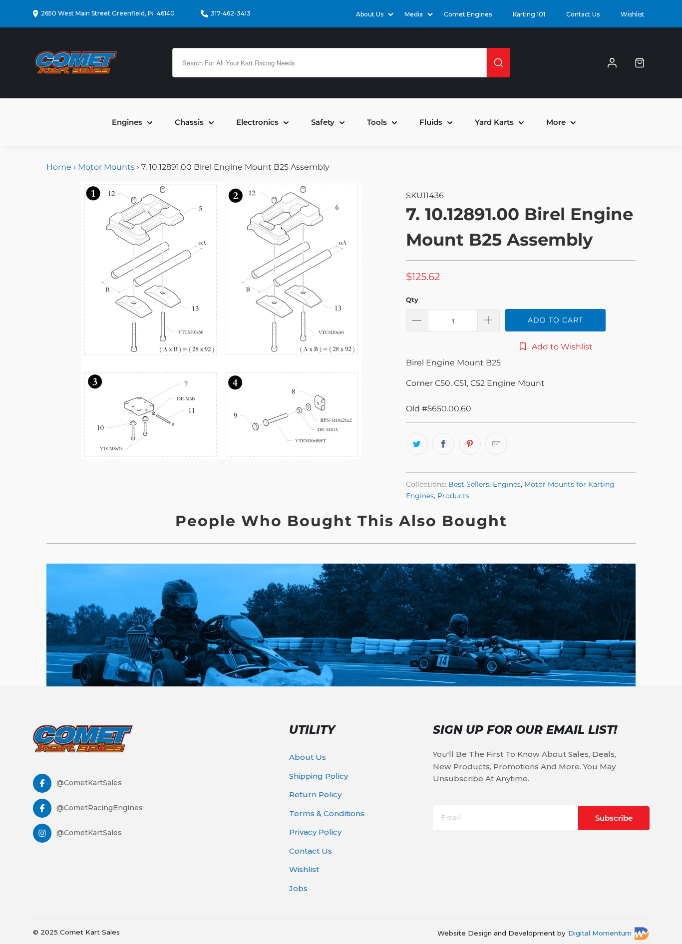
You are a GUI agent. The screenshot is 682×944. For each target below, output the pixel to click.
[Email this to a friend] (496, 444)
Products (453, 495)
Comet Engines (468, 14)
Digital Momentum (600, 933)
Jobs (298, 888)
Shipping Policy (318, 776)
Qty (412, 300)
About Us (307, 757)
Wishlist (633, 14)
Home (59, 167)
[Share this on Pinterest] (470, 444)
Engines (507, 484)
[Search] (498, 62)
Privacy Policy (315, 832)
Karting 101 (529, 14)
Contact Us (583, 14)
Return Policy (315, 794)
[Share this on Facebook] (443, 444)
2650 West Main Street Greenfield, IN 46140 (108, 13)
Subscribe (614, 818)
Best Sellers (468, 484)
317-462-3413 (231, 13)
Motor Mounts (106, 167)
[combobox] (329, 62)
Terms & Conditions (326, 813)
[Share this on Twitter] (417, 444)
